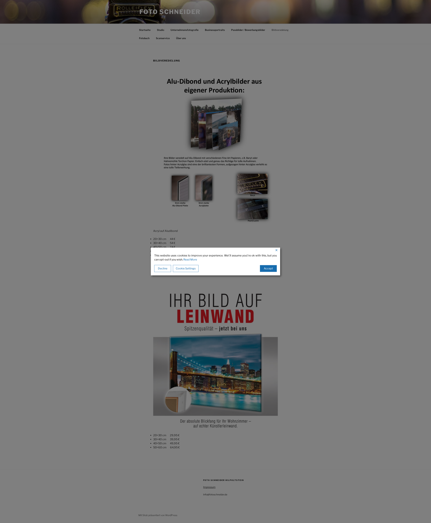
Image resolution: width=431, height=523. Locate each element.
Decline (162, 268)
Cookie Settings (186, 268)
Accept (268, 268)
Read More (190, 259)
